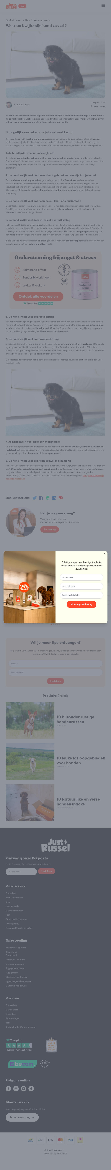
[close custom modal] (105, 553)
